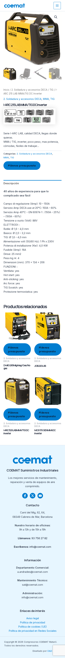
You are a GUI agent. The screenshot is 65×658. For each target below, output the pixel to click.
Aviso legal (32, 618)
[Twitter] (32, 495)
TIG (51, 89)
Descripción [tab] (11, 183)
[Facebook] (25, 495)
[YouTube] (40, 495)
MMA (46, 99)
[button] (56, 17)
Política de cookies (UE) (32, 626)
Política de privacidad (32, 622)
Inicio (6, 89)
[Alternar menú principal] (57, 5)
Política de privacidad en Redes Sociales (33, 630)
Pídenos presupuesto (22, 165)
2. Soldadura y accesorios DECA (29, 89)
